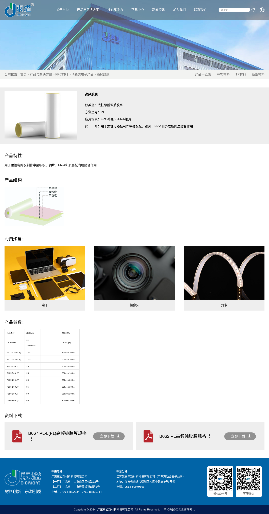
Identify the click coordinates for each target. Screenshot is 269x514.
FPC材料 (61, 74)
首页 (23, 74)
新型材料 (258, 74)
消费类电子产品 (82, 74)
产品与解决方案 (88, 9)
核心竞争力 (115, 9)
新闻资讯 (158, 9)
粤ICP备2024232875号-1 (179, 509)
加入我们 (179, 9)
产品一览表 (203, 74)
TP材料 (241, 74)
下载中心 (137, 9)
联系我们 (200, 9)
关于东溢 (62, 9)
